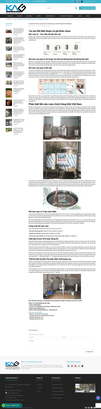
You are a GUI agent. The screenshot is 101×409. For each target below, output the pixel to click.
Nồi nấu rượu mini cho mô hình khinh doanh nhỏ (42, 315)
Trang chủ (39, 384)
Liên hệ (87, 16)
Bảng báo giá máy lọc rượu (36, 317)
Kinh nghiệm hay (50, 16)
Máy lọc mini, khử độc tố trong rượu (39, 314)
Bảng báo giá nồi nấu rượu (36, 319)
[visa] (90, 407)
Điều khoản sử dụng (57, 384)
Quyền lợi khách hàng (57, 388)
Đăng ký (93, 1)
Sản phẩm (39, 388)
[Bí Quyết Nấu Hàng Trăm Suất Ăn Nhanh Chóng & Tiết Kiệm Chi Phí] (9, 122)
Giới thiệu (19, 16)
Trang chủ (10, 16)
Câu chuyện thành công (66, 16)
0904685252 (18, 390)
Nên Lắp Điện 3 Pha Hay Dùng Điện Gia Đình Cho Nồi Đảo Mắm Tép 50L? (18, 82)
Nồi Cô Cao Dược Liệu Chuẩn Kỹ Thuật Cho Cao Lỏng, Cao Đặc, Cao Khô (18, 48)
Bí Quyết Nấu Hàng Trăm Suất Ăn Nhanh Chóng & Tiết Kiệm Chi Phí (18, 121)
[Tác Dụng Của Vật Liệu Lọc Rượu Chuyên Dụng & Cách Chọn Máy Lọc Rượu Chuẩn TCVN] (9, 30)
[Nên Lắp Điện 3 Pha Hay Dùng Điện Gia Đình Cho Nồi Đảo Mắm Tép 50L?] (9, 82)
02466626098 (10, 390)
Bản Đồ (80, 16)
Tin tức (39, 391)
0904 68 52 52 (41, 1)
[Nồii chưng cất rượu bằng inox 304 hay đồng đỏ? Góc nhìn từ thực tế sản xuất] (9, 64)
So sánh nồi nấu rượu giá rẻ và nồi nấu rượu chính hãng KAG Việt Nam (50, 23)
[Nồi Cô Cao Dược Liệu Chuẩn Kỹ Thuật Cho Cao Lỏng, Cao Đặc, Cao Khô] (9, 48)
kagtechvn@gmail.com (24, 1)
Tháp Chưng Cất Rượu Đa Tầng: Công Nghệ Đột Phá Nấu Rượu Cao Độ (19, 56)
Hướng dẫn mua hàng (57, 391)
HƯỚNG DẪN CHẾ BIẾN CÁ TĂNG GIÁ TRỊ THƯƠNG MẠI (18, 90)
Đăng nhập (87, 1)
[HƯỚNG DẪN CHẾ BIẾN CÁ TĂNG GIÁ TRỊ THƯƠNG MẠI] (9, 93)
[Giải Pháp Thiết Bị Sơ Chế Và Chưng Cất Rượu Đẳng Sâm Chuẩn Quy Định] (9, 102)
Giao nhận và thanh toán (58, 394)
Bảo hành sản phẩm (57, 398)
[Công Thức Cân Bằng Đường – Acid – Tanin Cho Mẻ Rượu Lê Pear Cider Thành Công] (9, 130)
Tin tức (39, 16)
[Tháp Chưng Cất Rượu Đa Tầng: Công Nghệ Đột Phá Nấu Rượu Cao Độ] (9, 57)
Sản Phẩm (28, 16)
